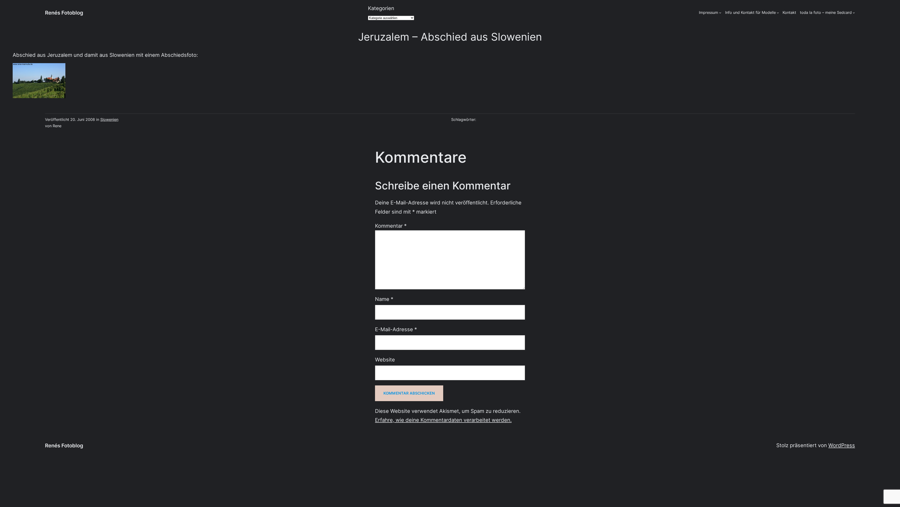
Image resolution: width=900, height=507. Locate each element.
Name (384, 299)
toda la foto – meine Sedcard (826, 12)
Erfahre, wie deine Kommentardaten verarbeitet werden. (443, 420)
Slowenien (109, 119)
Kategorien (381, 8)
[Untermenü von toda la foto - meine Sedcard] (854, 13)
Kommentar (391, 226)
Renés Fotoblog (64, 12)
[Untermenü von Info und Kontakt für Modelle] (778, 13)
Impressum (708, 12)
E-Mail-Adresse (396, 329)
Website (385, 359)
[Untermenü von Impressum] (720, 13)
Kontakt (789, 12)
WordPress (841, 445)
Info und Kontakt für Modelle (750, 12)
